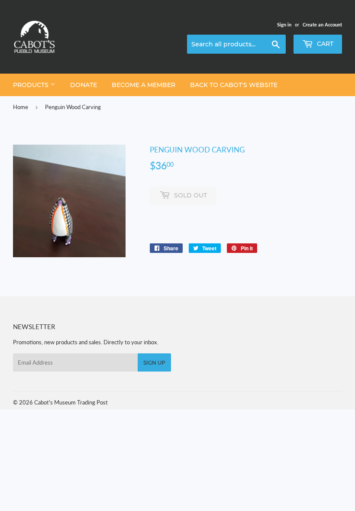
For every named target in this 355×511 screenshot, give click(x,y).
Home (20, 106)
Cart (324, 44)
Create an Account (322, 24)
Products (31, 85)
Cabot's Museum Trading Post (71, 402)
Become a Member (143, 85)
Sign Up (154, 362)
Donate (83, 85)
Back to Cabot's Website (234, 85)
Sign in (284, 24)
